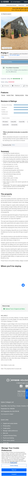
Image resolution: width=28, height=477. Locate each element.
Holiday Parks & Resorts (11, 5)
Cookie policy (13, 462)
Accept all (14, 474)
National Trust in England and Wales (15, 309)
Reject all (14, 469)
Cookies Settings (14, 465)
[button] (3, 33)
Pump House (7, 53)
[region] (14, 460)
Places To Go (21, 5)
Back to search (7, 14)
